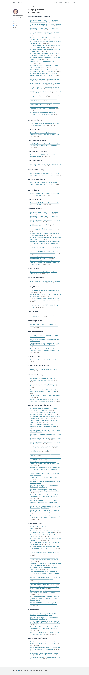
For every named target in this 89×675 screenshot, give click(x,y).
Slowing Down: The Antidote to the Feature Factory (43, 359)
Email (15, 670)
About (55, 2)
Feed (45, 670)
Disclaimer (39, 670)
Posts (60, 2)
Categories (67, 2)
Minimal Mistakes (32, 672)
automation (32, 120)
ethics (30, 268)
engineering (32, 199)
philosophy (32, 356)
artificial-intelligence (35, 16)
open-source (32, 332)
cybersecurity (33, 170)
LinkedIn (21, 670)
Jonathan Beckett (18, 15)
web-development (34, 638)
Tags (74, 2)
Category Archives (36, 10)
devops (30, 190)
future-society (33, 277)
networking (32, 321)
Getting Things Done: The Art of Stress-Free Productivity (45, 395)
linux (29, 311)
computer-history (34, 151)
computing (32, 160)
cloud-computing (34, 140)
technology (32, 523)
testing (30, 609)
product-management (35, 365)
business (31, 129)
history (30, 287)
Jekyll (27, 672)
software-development (36, 405)
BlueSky (33, 670)
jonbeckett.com (17, 2)
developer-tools (33, 179)
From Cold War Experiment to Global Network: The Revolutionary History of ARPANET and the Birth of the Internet (44, 305)
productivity (32, 375)
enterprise (31, 208)
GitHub (26, 670)
